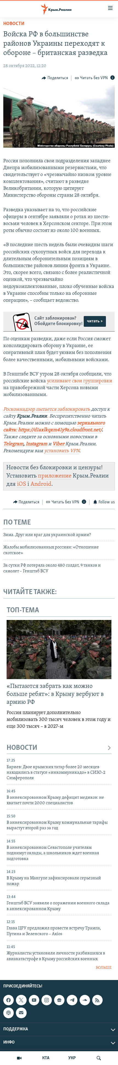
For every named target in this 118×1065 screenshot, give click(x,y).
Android (40, 484)
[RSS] (97, 1000)
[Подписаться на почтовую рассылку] (21, 1013)
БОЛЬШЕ (103, 968)
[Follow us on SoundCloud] (85, 1000)
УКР (72, 1058)
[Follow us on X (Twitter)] (21, 1000)
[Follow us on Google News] (59, 1000)
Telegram (13, 444)
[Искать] (99, 1058)
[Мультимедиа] (19, 1058)
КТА (45, 1058)
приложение (54, 476)
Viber (58, 444)
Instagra (34, 444)
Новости (13, 23)
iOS (21, 484)
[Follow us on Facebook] (8, 1000)
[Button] (55, 78)
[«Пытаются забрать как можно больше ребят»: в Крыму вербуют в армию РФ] (59, 649)
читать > (95, 321)
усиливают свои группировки (79, 381)
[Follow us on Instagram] (46, 1000)
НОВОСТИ (22, 748)
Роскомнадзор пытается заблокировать (46, 409)
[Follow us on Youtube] (34, 1000)
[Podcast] (8, 1013)
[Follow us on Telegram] (72, 1000)
